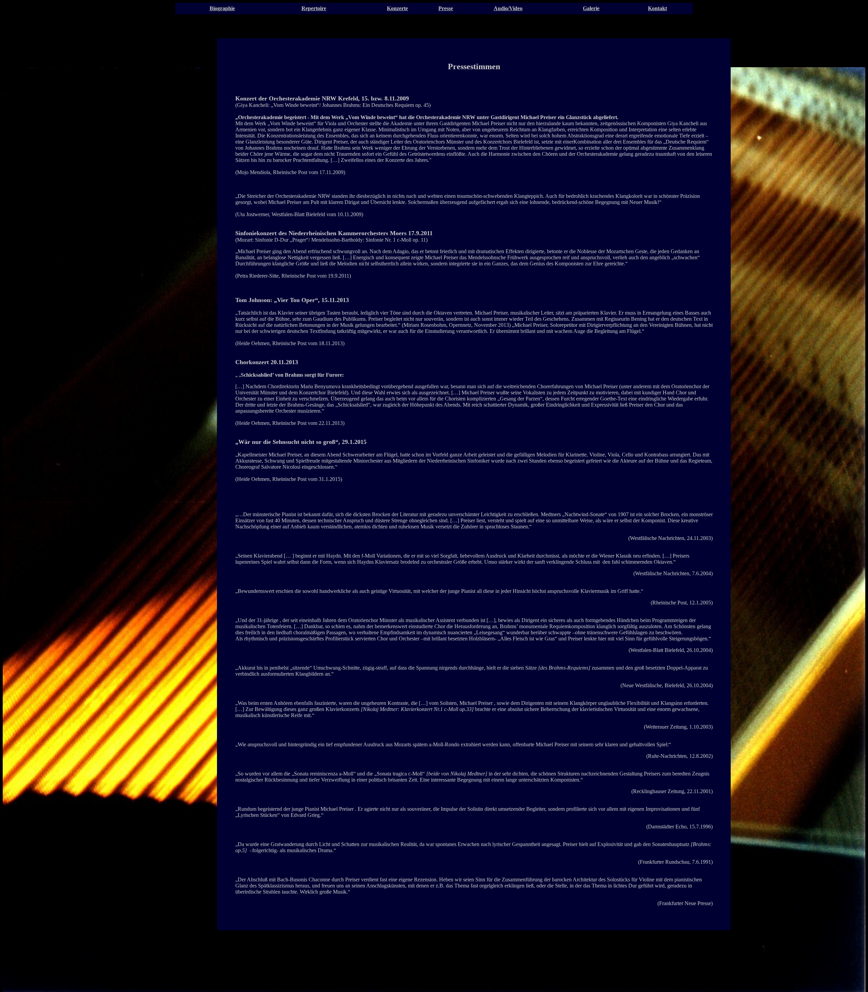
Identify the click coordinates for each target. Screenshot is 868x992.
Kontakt (657, 8)
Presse (445, 8)
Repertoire (313, 8)
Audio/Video (508, 8)
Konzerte (397, 8)
